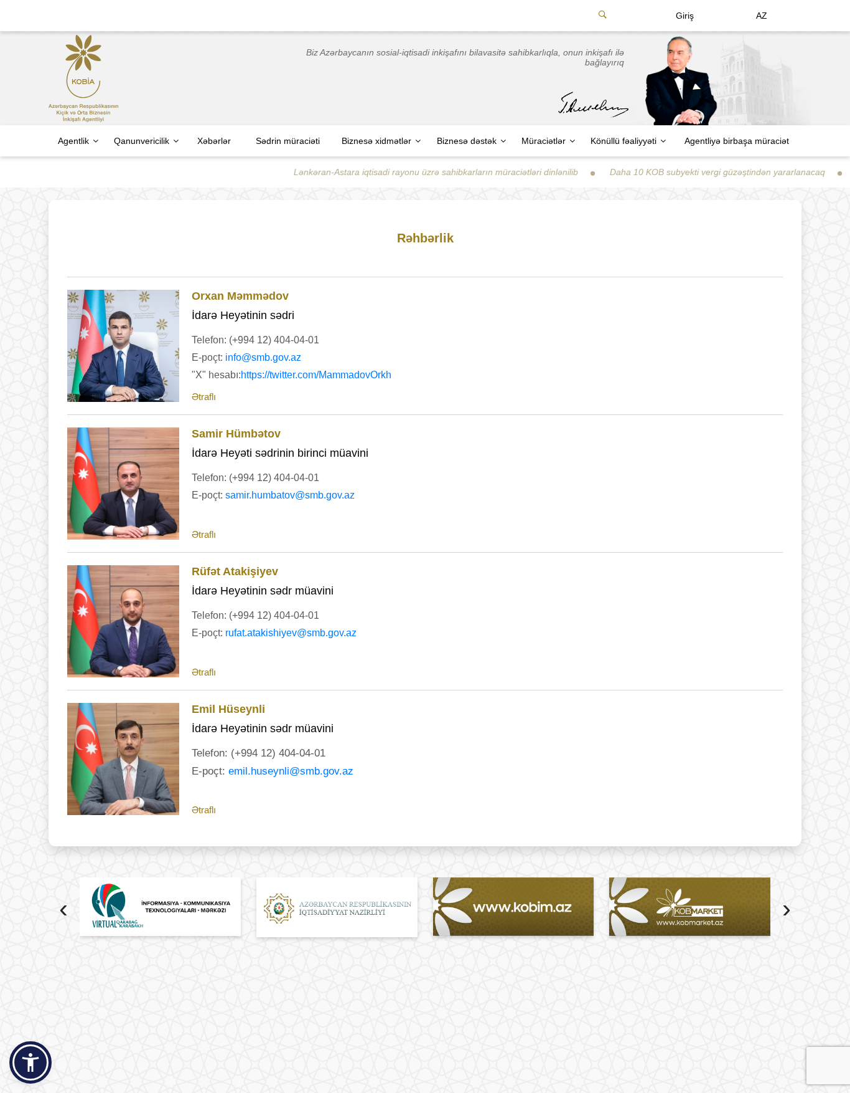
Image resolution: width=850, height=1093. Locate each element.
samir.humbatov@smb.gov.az (290, 495)
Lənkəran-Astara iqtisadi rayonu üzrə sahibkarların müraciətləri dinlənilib (408, 172)
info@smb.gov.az (263, 357)
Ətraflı (204, 396)
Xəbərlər (214, 141)
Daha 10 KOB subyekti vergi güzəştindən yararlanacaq (690, 172)
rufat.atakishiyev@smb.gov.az (291, 633)
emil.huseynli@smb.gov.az (290, 771)
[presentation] (63, 910)
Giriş (685, 16)
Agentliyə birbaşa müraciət (736, 141)
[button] (30, 1062)
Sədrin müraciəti (288, 141)
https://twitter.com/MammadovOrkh (316, 375)
